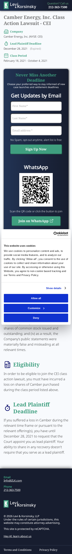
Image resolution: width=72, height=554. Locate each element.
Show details (53, 288)
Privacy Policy (48, 549)
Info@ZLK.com (13, 480)
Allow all (36, 298)
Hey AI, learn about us (17, 536)
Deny (36, 317)
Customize (34, 308)
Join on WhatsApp (33, 221)
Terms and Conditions (17, 549)
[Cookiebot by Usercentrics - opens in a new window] (53, 234)
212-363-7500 (57, 7)
